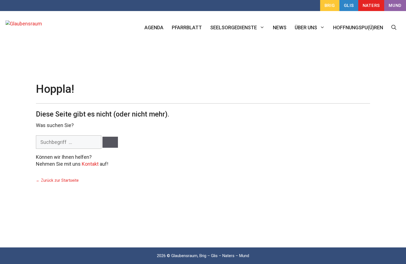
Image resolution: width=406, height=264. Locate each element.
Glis (349, 5)
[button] (393, 27)
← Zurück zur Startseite (57, 180)
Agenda (154, 27)
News (279, 27)
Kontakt (90, 164)
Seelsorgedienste (233, 27)
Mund (395, 5)
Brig (330, 5)
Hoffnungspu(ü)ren (358, 27)
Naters (371, 5)
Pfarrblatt (187, 27)
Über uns (306, 27)
